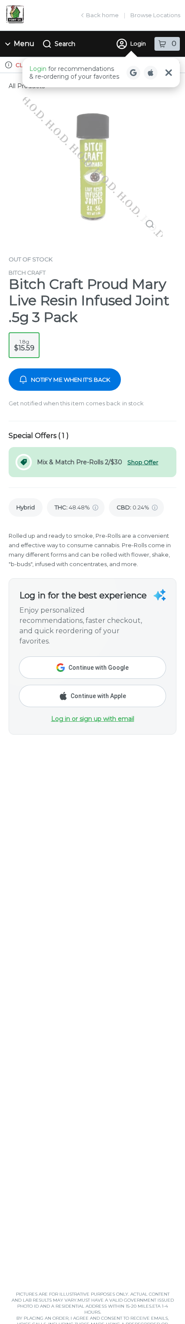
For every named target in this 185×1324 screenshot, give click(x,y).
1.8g (24, 345)
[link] (26, 507)
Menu (24, 44)
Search (65, 44)
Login (138, 43)
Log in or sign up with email (92, 719)
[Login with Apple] (150, 73)
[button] (101, 72)
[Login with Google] (133, 73)
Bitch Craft (27, 272)
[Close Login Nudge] (168, 72)
